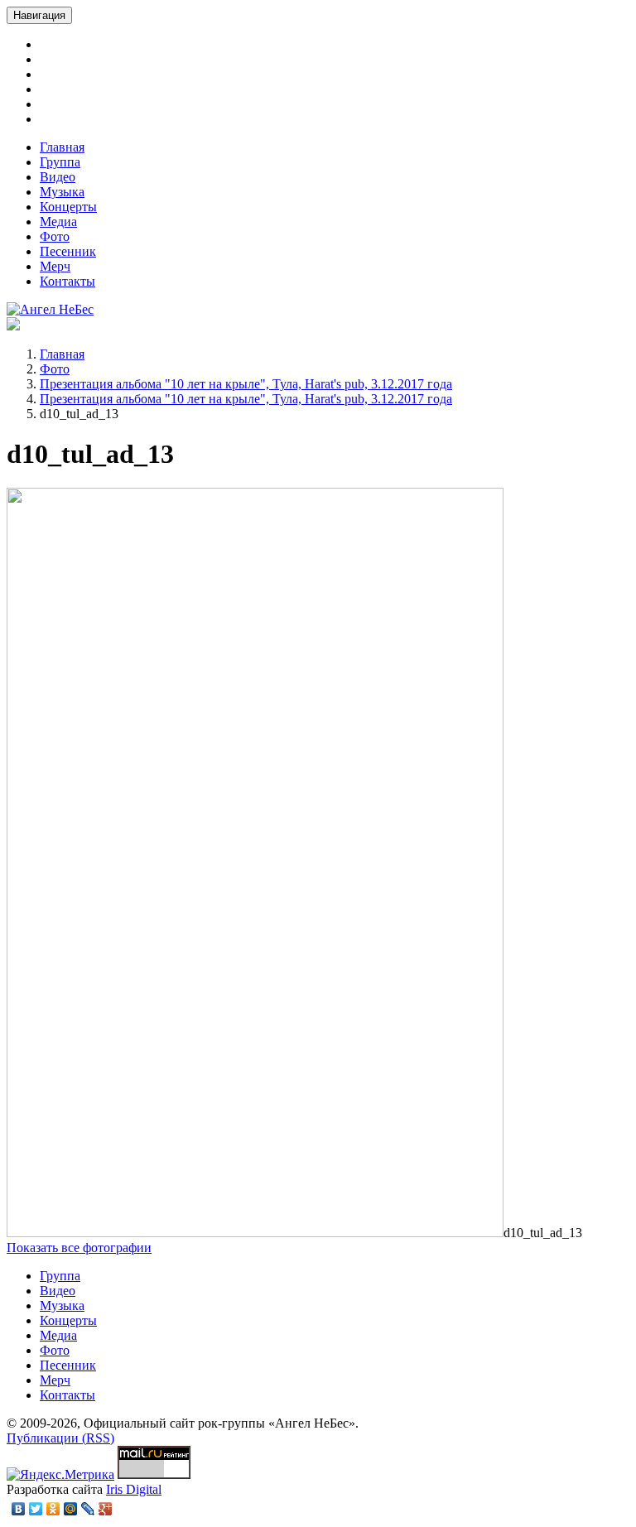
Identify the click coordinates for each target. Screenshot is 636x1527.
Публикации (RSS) (60, 1438)
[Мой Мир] (71, 1509)
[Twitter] (36, 1509)
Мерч (55, 266)
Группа (60, 162)
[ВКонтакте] (18, 1509)
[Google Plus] (105, 1509)
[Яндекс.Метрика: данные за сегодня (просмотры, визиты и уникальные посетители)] (60, 1474)
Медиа (58, 221)
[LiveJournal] (88, 1509)
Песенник (68, 251)
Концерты (68, 207)
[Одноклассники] (53, 1509)
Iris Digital (133, 1489)
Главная (62, 147)
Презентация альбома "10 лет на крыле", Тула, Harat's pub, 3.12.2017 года (246, 384)
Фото (55, 236)
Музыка (62, 192)
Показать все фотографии (79, 1247)
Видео (57, 177)
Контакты (67, 281)
